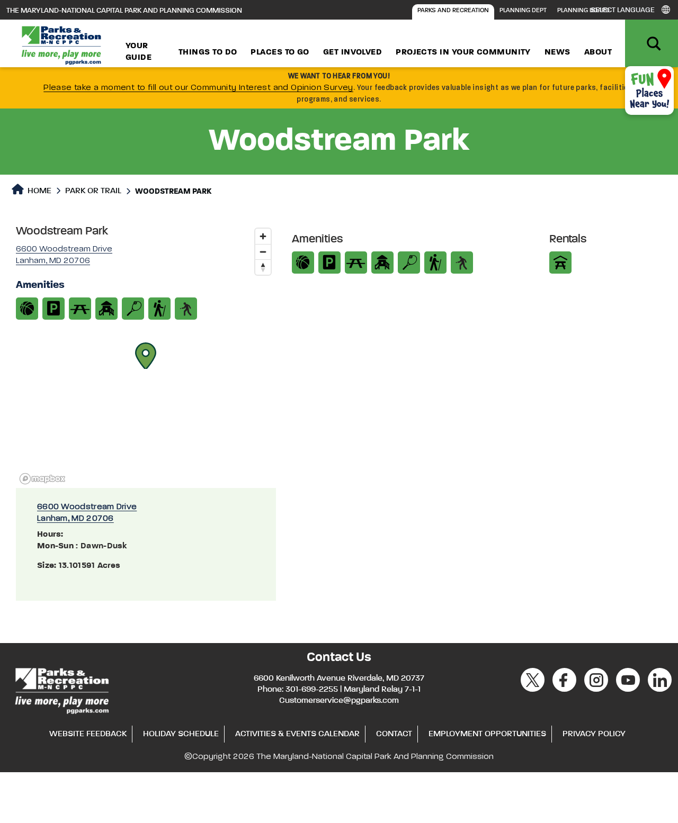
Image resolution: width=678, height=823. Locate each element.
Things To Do (208, 52)
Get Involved (352, 52)
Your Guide (138, 52)
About (598, 52)
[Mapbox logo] (42, 479)
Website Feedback (88, 734)
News (557, 52)
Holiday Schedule (181, 734)
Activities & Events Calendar (297, 734)
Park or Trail (93, 191)
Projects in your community (463, 52)
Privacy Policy (594, 734)
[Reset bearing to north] (263, 267)
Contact (394, 734)
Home (38, 191)
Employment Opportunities (487, 734)
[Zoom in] (263, 236)
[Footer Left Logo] (61, 689)
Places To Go (280, 52)
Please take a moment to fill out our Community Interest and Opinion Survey (198, 88)
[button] (145, 355)
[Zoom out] (263, 251)
